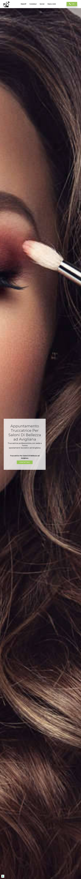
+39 (73, 4)
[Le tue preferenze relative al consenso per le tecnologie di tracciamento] (2, 876)
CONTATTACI (24, 462)
